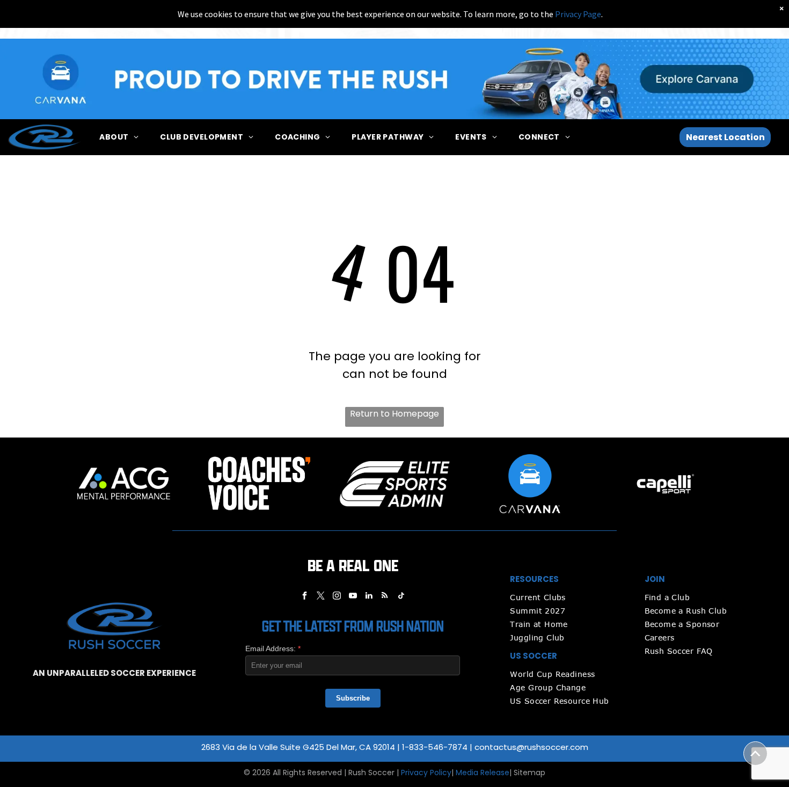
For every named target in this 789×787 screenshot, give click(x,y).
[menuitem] (119, 137)
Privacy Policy (426, 772)
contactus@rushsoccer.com (531, 747)
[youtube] (353, 596)
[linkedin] (369, 596)
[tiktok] (401, 596)
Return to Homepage (394, 413)
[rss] (385, 596)
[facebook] (304, 596)
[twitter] (320, 596)
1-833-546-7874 (434, 747)
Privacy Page (578, 14)
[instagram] (336, 596)
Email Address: (273, 648)
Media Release (482, 772)
